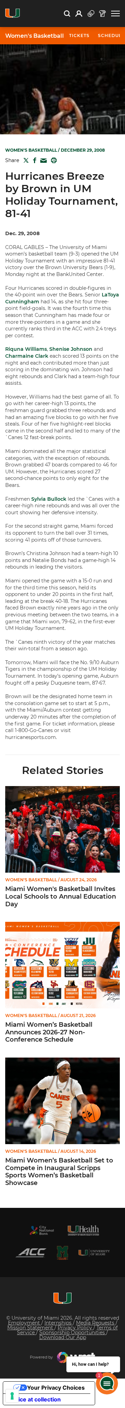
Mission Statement (31, 1328)
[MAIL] (42, 161)
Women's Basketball (34, 36)
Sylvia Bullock (48, 499)
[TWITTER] (24, 160)
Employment (24, 1323)
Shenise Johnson (70, 349)
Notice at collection (35, 1399)
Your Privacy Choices (56, 1387)
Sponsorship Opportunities (72, 1332)
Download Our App (62, 1337)
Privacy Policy (75, 1328)
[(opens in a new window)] (41, 1230)
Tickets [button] (79, 35)
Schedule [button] (111, 35)
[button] (115, 14)
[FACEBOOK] (33, 160)
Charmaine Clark (26, 356)
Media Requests (96, 1323)
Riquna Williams (26, 349)
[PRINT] (52, 160)
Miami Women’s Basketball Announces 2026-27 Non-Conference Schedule (48, 1032)
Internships (58, 1323)
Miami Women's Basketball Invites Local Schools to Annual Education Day (60, 896)
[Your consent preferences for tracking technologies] (12, 1395)
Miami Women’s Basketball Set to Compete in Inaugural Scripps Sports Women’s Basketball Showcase (59, 1172)
